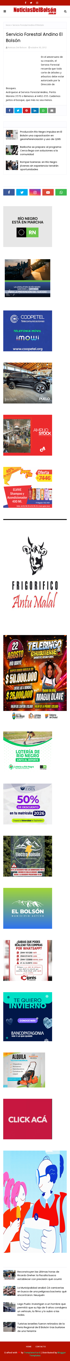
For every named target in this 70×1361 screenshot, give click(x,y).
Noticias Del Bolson (17, 47)
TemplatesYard (32, 1352)
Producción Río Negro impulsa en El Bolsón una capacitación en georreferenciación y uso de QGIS (41, 135)
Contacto (40, 1346)
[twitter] (31, 3)
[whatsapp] (61, 192)
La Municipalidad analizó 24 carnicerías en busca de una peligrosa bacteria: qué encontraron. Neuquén (42, 1291)
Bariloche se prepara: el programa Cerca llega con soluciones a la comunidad (40, 150)
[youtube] (48, 192)
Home (28, 1346)
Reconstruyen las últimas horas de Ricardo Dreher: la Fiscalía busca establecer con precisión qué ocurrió (39, 1275)
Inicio (8, 25)
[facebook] (25, 3)
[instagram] (37, 3)
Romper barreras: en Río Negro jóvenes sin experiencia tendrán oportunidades (39, 165)
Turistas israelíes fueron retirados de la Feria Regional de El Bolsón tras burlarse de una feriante (41, 1327)
